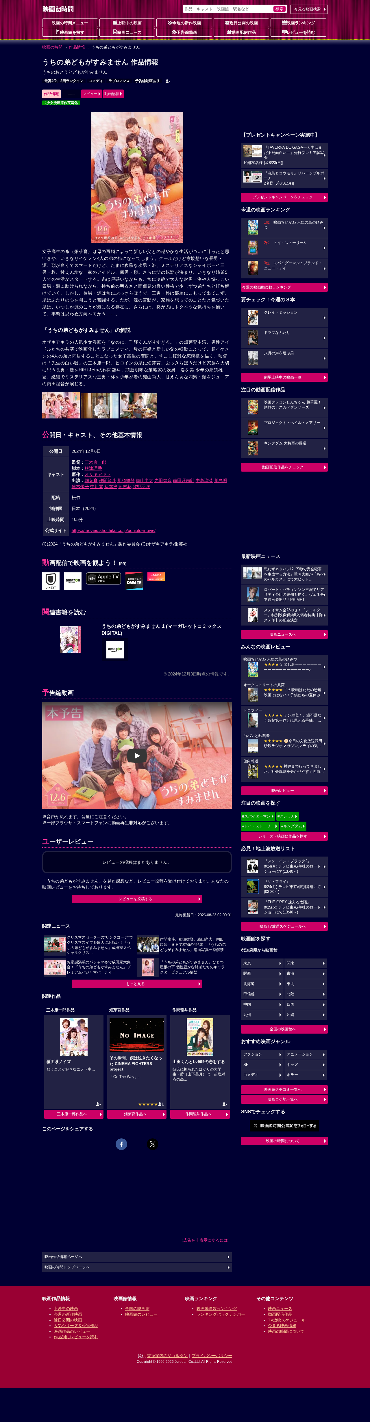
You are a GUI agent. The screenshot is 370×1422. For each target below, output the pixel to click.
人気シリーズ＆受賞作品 (76, 1325)
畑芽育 (91, 480)
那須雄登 (126, 480)
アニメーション (300, 1054)
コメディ (96, 81)
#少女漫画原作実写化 (61, 103)
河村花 (125, 486)
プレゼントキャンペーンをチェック (283, 197)
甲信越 (249, 994)
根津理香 (93, 468)
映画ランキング (301, 23)
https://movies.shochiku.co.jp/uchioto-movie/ (114, 530)
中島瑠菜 (204, 480)
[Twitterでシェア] (152, 1144)
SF (245, 1065)
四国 (290, 1004)
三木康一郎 (95, 462)
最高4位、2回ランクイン (64, 81)
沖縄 (290, 1015)
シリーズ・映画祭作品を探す (282, 836)
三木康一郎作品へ (72, 1114)
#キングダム (291, 826)
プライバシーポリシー (212, 1355)
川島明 (220, 480)
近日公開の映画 (244, 23)
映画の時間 (52, 47)
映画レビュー (282, 790)
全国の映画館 (137, 1308)
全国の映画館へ (283, 1029)
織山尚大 (144, 480)
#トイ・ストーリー (258, 826)
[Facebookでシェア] (121, 1144)
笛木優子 (80, 486)
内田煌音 (163, 480)
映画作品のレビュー (72, 1331)
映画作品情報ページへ (63, 1257)
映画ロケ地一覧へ (283, 1099)
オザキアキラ (98, 474)
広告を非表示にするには (205, 1240)
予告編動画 (187, 32)
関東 (290, 963)
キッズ (292, 1065)
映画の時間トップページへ (67, 1267)
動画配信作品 (244, 32)
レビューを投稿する (135, 899)
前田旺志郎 (184, 480)
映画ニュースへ (283, 634)
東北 (290, 984)
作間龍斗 (107, 480)
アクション (252, 1054)
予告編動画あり (147, 81)
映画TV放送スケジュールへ (283, 926)
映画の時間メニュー (70, 23)
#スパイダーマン (256, 816)
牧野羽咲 (141, 486)
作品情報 (77, 47)
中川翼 (96, 486)
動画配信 (111, 94)
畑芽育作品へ (135, 1114)
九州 (247, 1015)
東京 (247, 963)
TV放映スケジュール (287, 1320)
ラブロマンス (119, 81)
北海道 (249, 984)
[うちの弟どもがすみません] (51, 581)
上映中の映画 (129, 23)
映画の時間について (283, 1141)
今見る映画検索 (307, 9)
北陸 (290, 994)
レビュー (89, 94)
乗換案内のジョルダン (167, 1355)
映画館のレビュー (141, 1314)
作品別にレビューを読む (76, 1336)
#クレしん (286, 816)
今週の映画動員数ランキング (266, 287)
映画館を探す (72, 32)
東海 (290, 973)
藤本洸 (110, 486)
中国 (247, 1004)
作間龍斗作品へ (198, 1114)
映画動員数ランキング (217, 1308)
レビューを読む (301, 32)
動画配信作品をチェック (283, 467)
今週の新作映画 (187, 23)
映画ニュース (129, 32)
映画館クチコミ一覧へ (282, 1089)
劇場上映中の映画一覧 (282, 377)
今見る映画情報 (282, 1325)
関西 (247, 973)
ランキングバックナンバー (221, 1314)
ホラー (292, 1075)
